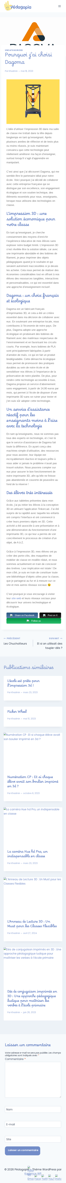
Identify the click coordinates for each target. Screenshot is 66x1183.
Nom (9, 1109)
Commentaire (15, 1059)
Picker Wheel (17, 713)
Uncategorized (14, 50)
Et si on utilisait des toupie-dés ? (49, 643)
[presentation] (33, 752)
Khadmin (13, 71)
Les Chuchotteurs (15, 641)
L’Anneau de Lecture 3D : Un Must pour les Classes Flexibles (32, 924)
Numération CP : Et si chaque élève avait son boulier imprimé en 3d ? (32, 782)
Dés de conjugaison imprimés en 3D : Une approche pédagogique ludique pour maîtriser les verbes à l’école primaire (32, 999)
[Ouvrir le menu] (59, 6)
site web (16, 598)
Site (8, 1139)
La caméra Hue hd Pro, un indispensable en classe (27, 855)
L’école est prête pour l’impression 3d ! (23, 684)
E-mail (10, 1124)
